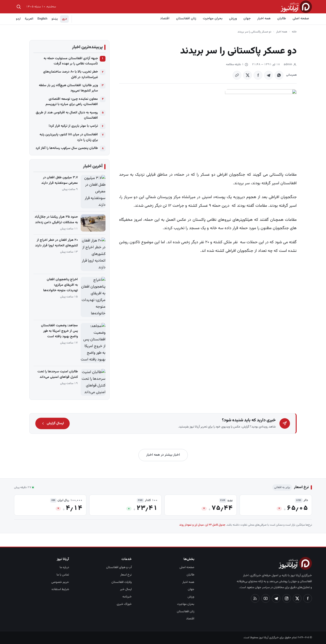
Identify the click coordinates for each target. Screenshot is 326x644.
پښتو (55, 18)
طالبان (281, 18)
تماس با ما (63, 574)
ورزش (233, 18)
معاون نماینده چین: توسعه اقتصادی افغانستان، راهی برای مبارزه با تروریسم (72, 101)
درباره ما (64, 567)
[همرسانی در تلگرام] (268, 75)
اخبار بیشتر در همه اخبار (163, 455)
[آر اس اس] (255, 598)
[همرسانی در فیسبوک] (258, 75)
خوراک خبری (124, 604)
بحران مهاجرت (212, 18)
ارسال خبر (126, 589)
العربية (29, 18)
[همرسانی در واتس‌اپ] (279, 75)
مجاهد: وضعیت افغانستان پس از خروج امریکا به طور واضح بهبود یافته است (59, 331)
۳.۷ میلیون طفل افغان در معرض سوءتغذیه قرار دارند (59, 180)
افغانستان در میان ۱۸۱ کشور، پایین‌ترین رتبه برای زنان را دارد (69, 137)
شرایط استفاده (60, 589)
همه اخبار (264, 18)
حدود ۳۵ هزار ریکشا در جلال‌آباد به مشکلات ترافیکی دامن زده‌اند (56, 219)
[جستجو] (18, 6)
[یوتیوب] (265, 598)
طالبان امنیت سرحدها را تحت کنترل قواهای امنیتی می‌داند (57, 374)
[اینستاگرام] (286, 598)
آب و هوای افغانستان (119, 567)
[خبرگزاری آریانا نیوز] (296, 6)
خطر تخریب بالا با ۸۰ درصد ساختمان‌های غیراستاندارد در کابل (70, 74)
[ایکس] (297, 598)
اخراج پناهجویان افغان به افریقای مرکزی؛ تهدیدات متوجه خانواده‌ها (60, 285)
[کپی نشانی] (237, 75)
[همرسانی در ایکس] (247, 75)
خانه (294, 32)
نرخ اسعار (126, 574)
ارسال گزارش (55, 423)
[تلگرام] (276, 598)
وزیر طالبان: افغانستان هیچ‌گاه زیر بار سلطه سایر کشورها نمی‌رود (68, 88)
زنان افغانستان (186, 18)
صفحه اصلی (301, 18)
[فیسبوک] (307, 598)
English (42, 18)
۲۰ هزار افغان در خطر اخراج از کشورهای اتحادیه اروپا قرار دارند (56, 243)
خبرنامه (127, 596)
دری (64, 18)
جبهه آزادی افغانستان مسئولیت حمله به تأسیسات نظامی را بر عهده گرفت (71, 61)
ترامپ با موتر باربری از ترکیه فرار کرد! (73, 126)
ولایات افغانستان (121, 582)
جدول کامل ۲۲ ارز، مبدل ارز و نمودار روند (202, 525)
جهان (247, 18)
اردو (18, 18)
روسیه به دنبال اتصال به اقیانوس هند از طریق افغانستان (67, 115)
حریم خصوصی (60, 582)
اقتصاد (164, 18)
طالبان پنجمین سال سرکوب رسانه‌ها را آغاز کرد (67, 148)
